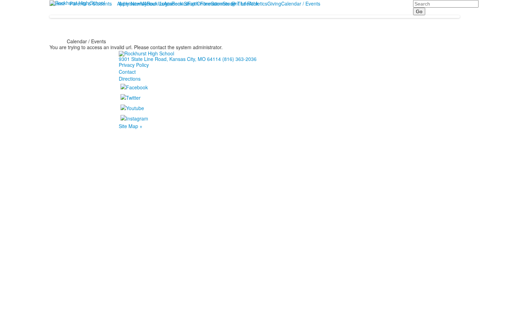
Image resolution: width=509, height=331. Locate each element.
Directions (130, 78)
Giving (274, 3)
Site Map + (130, 126)
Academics (176, 3)
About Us (154, 3)
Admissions (131, 3)
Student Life (236, 3)
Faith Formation (205, 3)
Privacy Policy (134, 64)
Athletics (258, 3)
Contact (127, 71)
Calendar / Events (300, 3)
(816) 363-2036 (239, 58)
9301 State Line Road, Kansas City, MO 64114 (170, 58)
